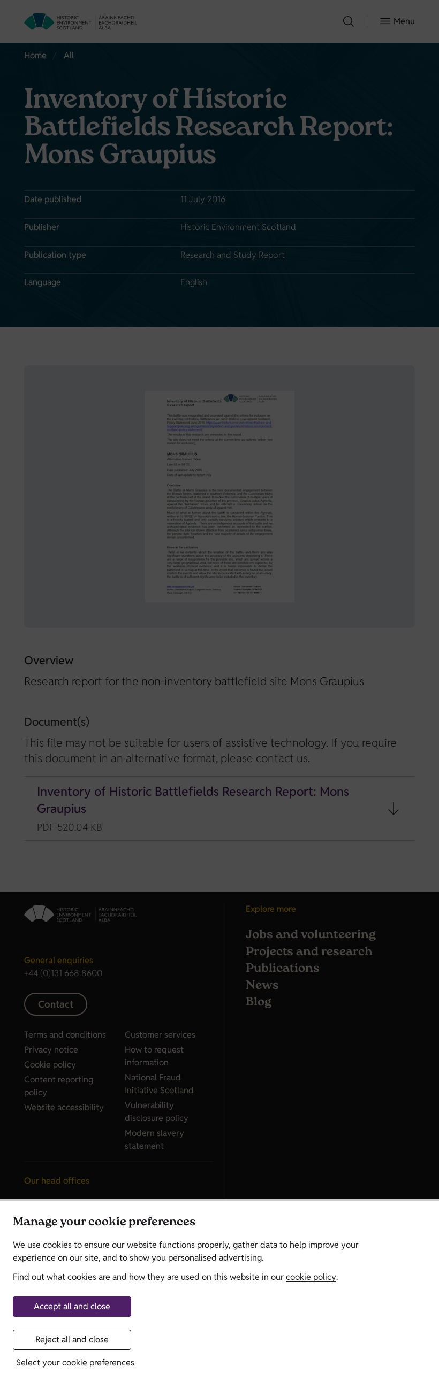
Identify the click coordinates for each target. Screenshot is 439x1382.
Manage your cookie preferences (104, 1223)
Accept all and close (72, 1306)
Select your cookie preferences (75, 1362)
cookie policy (311, 1277)
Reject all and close (72, 1339)
